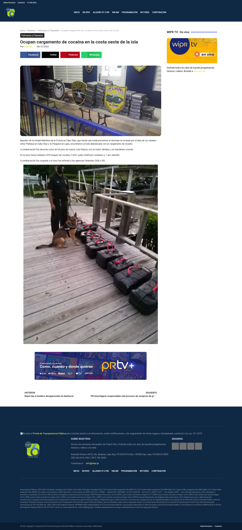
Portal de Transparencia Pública (49, 433)
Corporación (159, 12)
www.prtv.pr (199, 71)
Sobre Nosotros (9, 3)
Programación (130, 12)
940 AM (115, 12)
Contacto (21, 3)
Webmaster (97, 526)
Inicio (77, 12)
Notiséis (144, 12)
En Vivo (86, 12)
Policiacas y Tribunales (48, 30)
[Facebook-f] (175, 446)
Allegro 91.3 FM (101, 12)
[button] (236, 12)
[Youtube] (198, 446)
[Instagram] (183, 446)
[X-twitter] (190, 446)
